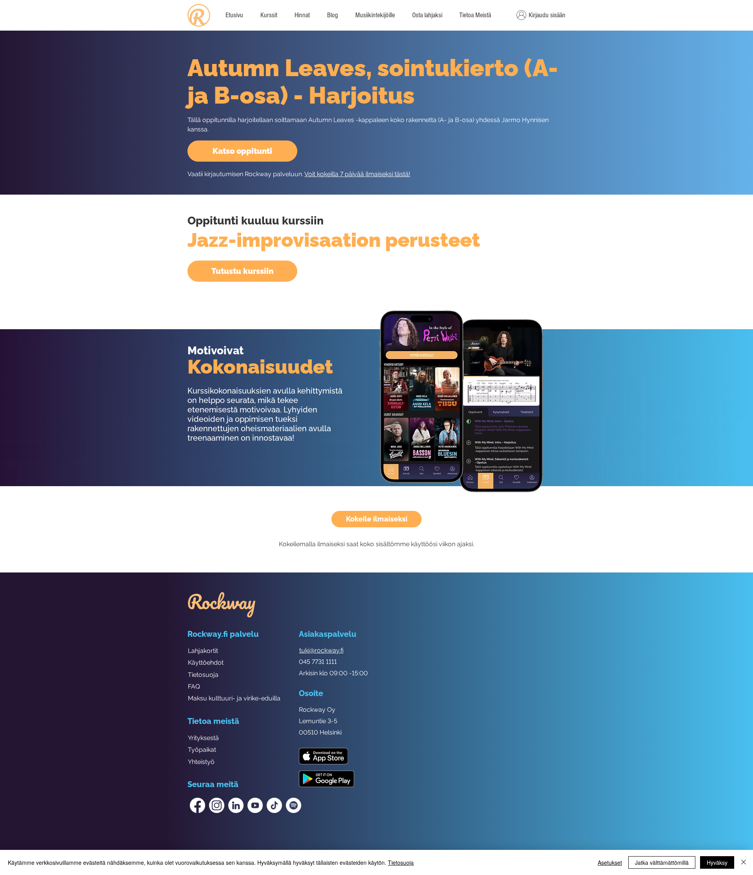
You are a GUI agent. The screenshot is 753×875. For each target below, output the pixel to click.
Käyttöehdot (206, 662)
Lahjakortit (203, 650)
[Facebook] (197, 805)
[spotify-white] (293, 805)
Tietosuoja (203, 674)
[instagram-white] (216, 805)
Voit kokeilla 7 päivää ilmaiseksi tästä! (357, 174)
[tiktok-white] (274, 805)
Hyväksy (717, 862)
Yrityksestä (203, 738)
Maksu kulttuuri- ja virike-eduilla (234, 698)
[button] (475, 15)
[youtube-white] (255, 805)
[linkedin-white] (236, 805)
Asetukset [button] (610, 862)
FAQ (194, 686)
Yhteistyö (201, 762)
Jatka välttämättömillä (662, 862)
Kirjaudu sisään (547, 15)
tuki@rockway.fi (321, 650)
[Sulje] (743, 862)
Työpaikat (202, 749)
